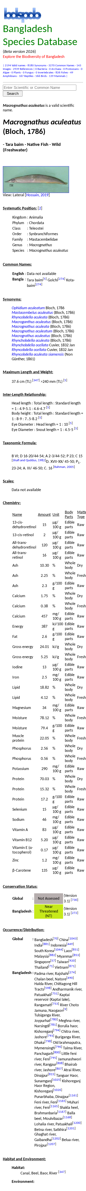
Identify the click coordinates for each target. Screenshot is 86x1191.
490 (70, 978)
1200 (76, 1123)
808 (60, 1063)
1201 (71, 1128)
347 (36, 380)
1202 (56, 1138)
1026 (57, 1090)
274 (61, 279)
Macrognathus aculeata (30, 327)
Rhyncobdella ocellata (29, 350)
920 (72, 960)
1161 (73, 1095)
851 (75, 949)
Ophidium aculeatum (28, 308)
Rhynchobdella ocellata (30, 345)
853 (76, 955)
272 (74, 913)
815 (51, 1074)
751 (55, 993)
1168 (67, 1117)
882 (52, 955)
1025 (56, 1080)
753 (55, 1004)
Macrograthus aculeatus (31, 336)
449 (70, 944)
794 (56, 1030)
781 (53, 1025)
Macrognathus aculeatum (32, 331)
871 (72, 966)
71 (51, 966)
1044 (58, 949)
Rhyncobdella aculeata (29, 317)
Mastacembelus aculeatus (32, 313)
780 (54, 1019)
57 (53, 960)
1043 (73, 938)
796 (58, 1047)
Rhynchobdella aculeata (30, 341)
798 (48, 1041)
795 (53, 1058)
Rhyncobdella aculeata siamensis (38, 354)
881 (46, 944)
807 (59, 1069)
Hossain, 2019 (37, 195)
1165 (61, 1101)
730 (74, 900)
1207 (51, 1144)
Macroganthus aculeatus (31, 322)
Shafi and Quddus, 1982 (29, 460)
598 (47, 988)
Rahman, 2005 (64, 467)
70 (55, 938)
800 (57, 1052)
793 (50, 1036)
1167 (61, 1112)
